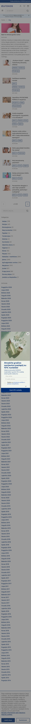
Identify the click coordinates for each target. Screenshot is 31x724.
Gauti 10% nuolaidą (15, 390)
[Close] (28, 334)
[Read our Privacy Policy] (26, 386)
